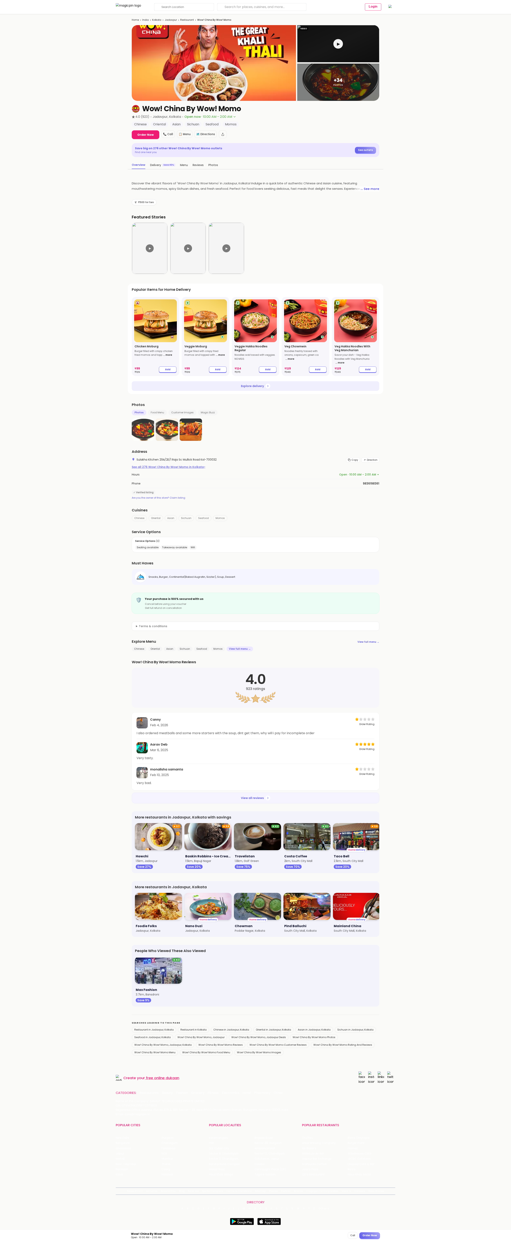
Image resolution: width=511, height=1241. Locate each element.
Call (352, 1235)
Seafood (203, 518)
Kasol (119, 1174)
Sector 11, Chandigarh (223, 1159)
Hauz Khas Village (221, 1174)
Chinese (139, 518)
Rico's (352, 1169)
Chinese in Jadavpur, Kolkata (231, 1029)
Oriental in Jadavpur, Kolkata (273, 1029)
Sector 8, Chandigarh (224, 1154)
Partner (286, 1191)
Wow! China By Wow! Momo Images (259, 1052)
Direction (372, 460)
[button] (338, 43)
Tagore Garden (265, 1174)
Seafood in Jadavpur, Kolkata (152, 1037)
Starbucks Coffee (314, 1164)
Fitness (213, 1093)
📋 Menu (185, 134)
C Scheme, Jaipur (267, 1159)
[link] (155, 336)
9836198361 (371, 483)
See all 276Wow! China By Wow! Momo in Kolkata (168, 467)
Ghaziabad (123, 1148)
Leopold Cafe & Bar (361, 1164)
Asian (170, 518)
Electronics (230, 1093)
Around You (168, 1191)
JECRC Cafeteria (359, 1159)
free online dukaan (162, 1077)
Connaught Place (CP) (270, 1169)
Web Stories (376, 1191)
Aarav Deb (158, 744)
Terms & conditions (153, 626)
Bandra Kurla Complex (224, 1164)
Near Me (193, 1191)
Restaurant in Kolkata (193, 1029)
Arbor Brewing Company (319, 1143)
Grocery (197, 1093)
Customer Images (182, 412)
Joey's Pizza (310, 1169)
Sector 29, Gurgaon (268, 1143)
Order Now (145, 135)
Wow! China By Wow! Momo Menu (154, 1052)
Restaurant (187, 20)
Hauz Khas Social (359, 1174)
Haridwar (167, 1174)
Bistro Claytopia (358, 1138)
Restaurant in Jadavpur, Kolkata (154, 1029)
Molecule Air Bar (313, 1154)
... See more (369, 189)
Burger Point (356, 1143)
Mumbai (167, 1159)
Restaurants (149, 1093)
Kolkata (156, 20)
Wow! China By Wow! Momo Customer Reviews (278, 1044)
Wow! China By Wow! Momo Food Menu (206, 1052)
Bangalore (123, 1143)
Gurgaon (167, 1138)
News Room (135, 1191)
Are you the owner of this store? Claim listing (158, 497)
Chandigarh (169, 1143)
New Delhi (122, 1138)
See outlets (365, 150)
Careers (359, 1191)
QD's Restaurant (313, 1174)
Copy (355, 460)
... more (167, 355)
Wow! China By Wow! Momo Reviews (220, 1044)
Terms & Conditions (239, 1191)
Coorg (165, 1169)
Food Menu (157, 412)
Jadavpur (171, 20)
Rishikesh (122, 1169)
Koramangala (218, 1138)
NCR (164, 1154)
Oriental (155, 518)
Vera (345, 1191)
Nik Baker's (309, 1148)
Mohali (120, 1159)
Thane (165, 1164)
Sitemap (260, 1191)
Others (324, 1208)
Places (273, 1191)
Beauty (167, 1093)
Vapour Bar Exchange (317, 1159)
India (145, 20)
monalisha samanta (166, 769)
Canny (155, 719)
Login (373, 6)
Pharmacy (262, 1093)
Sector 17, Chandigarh (270, 1154)
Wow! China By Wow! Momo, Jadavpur (201, 1037)
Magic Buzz (208, 412)
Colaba (259, 1164)
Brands (298, 1191)
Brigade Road (264, 1138)
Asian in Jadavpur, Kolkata (314, 1029)
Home (135, 20)
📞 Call (168, 134)
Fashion (182, 1093)
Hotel (247, 1093)
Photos (139, 412)
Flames (353, 1148)
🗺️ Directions (205, 134)
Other (278, 1093)
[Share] (223, 134)
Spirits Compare (212, 1191)
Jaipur (120, 1154)
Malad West (217, 1169)
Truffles (307, 1138)
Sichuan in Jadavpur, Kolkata (355, 1029)
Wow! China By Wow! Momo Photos (314, 1037)
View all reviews (252, 798)
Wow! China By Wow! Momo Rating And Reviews (342, 1044)
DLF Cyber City (219, 1148)
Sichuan (186, 518)
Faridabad (168, 1148)
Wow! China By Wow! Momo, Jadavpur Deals (258, 1037)
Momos (220, 518)
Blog (182, 1191)
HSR (211, 1143)
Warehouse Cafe (359, 1154)
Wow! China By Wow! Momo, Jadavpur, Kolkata (163, 1044)
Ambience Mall (265, 1148)
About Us (151, 1191)
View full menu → (368, 642)
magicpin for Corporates (322, 1191)
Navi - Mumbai (126, 1164)
